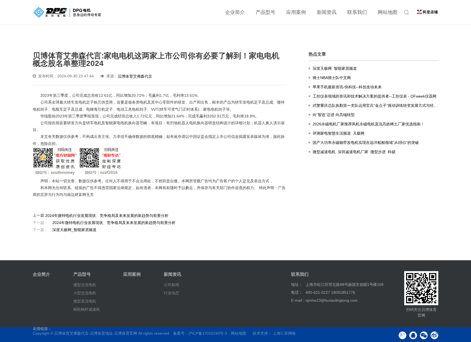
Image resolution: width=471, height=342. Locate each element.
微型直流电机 (84, 301)
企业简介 (235, 12)
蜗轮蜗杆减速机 (86, 309)
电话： (297, 292)
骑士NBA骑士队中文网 (332, 78)
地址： (297, 284)
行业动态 (171, 293)
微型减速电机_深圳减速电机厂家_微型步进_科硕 (354, 152)
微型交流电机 (84, 285)
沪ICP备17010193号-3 (207, 333)
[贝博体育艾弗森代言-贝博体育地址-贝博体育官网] (67, 12)
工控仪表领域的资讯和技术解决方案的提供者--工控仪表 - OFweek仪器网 (374, 96)
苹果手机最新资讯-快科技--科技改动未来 (347, 87)
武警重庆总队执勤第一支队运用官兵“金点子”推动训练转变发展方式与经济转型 (375, 105)
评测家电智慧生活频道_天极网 (338, 133)
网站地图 (387, 12)
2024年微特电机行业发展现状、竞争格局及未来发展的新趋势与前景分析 (106, 215)
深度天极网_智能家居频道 (64, 229)
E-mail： (298, 300)
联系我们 (357, 12)
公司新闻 (171, 285)
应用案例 (296, 12)
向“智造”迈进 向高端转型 (334, 115)
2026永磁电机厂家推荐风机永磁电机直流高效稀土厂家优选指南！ (368, 124)
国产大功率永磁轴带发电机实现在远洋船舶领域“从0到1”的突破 (366, 142)
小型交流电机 (84, 293)
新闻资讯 (326, 12)
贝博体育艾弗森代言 (135, 76)
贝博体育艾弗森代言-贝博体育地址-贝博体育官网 (95, 333)
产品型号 (265, 12)
